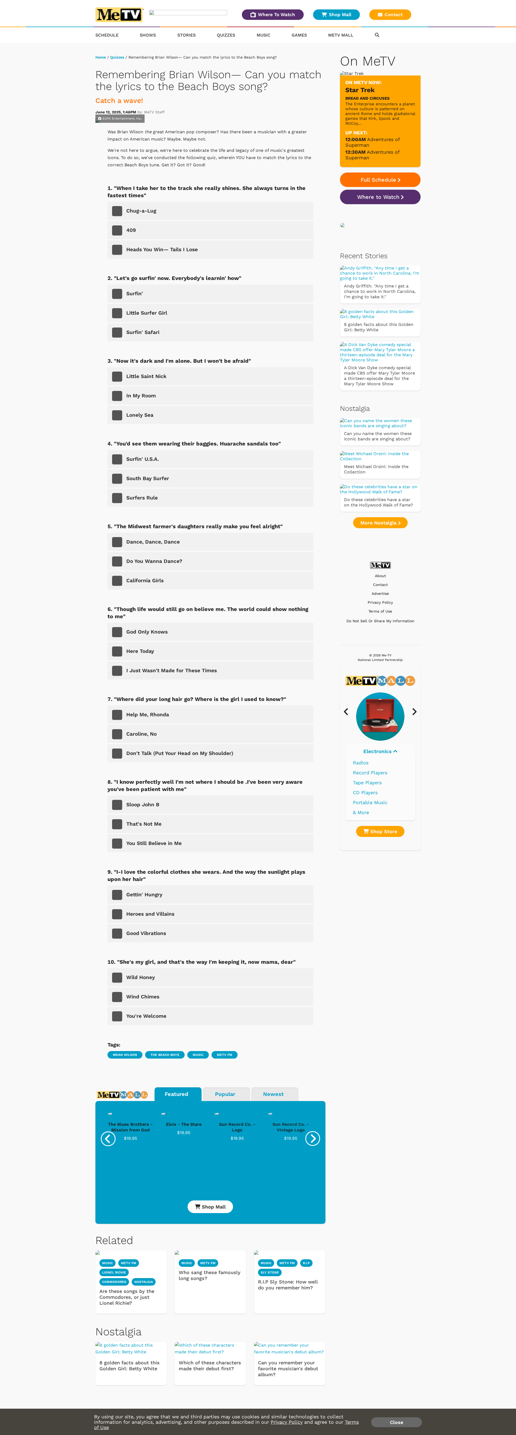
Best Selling (367, 782)
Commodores (114, 1282)
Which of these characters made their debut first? (210, 1365)
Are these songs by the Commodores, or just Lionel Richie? (126, 1297)
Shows (148, 35)
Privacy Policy (380, 602)
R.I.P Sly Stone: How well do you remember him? (288, 1284)
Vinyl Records (369, 762)
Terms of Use (380, 611)
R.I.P (306, 1263)
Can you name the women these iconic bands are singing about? (378, 436)
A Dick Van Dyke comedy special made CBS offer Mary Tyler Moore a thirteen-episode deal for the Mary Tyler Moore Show (379, 375)
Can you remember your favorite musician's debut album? (288, 1368)
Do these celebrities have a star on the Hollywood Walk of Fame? (378, 502)
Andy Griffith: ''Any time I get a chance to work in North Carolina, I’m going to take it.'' (379, 291)
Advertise (380, 593)
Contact (394, 14)
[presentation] (108, 1138)
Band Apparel (368, 802)
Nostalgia (143, 1282)
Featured (176, 1094)
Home (100, 57)
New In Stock (368, 792)
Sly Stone (270, 1272)
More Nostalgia (379, 523)
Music (263, 35)
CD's (358, 772)
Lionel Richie (114, 1272)
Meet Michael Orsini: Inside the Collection (376, 469)
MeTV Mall (340, 35)
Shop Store (383, 831)
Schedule (107, 35)
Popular (225, 1094)
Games (299, 35)
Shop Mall (340, 14)
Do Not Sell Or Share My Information (380, 621)
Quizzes (226, 35)
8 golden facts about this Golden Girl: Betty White (129, 1365)
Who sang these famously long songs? (210, 1275)
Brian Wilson (125, 1055)
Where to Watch (378, 197)
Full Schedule (378, 180)
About (380, 576)
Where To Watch (276, 14)
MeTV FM (224, 1055)
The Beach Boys (164, 1055)
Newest (273, 1094)
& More (361, 812)
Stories (186, 35)
